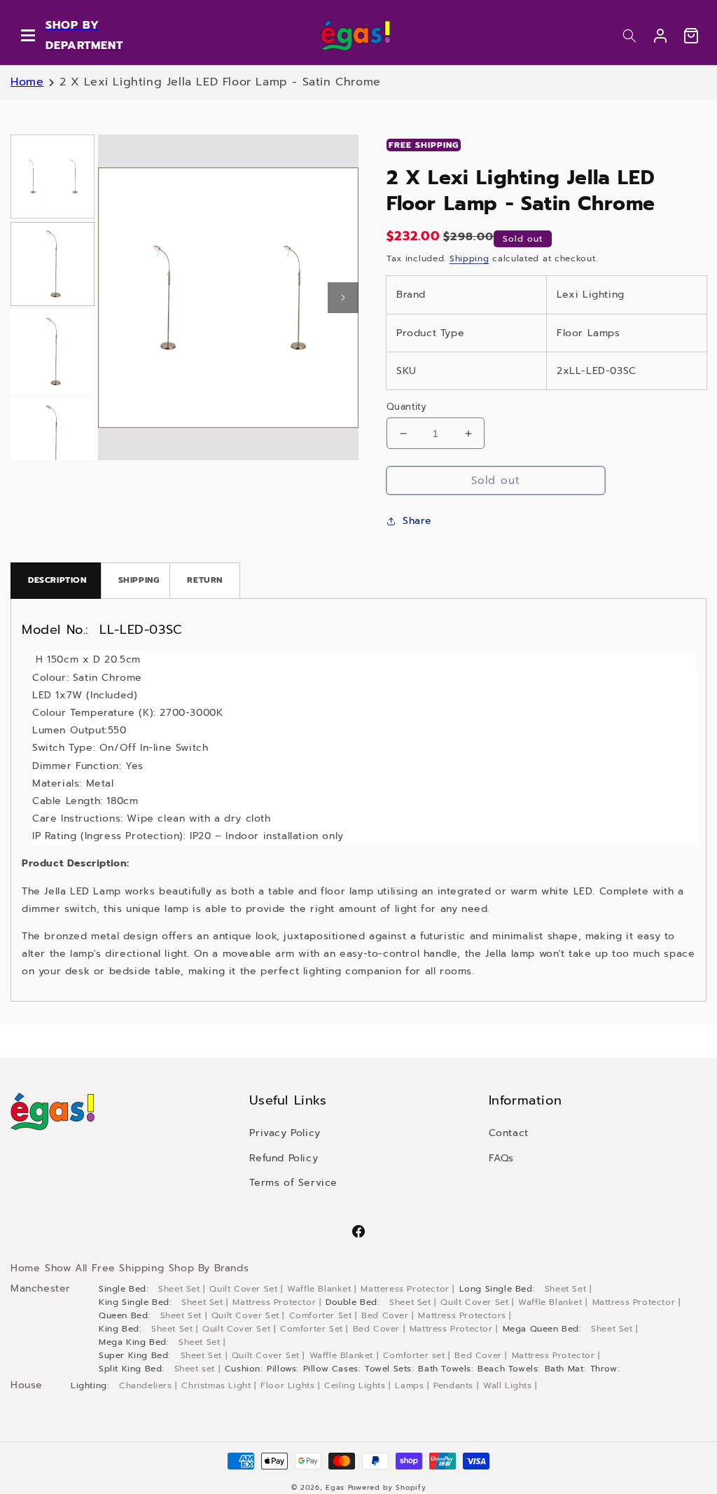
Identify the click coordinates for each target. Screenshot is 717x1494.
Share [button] (417, 520)
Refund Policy (283, 1158)
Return (205, 580)
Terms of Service (293, 1182)
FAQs (501, 1158)
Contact (509, 1133)
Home (27, 82)
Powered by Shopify (387, 1487)
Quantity (406, 406)
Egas (335, 1487)
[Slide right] (343, 297)
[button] (629, 35)
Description (57, 580)
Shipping (469, 258)
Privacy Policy (284, 1133)
